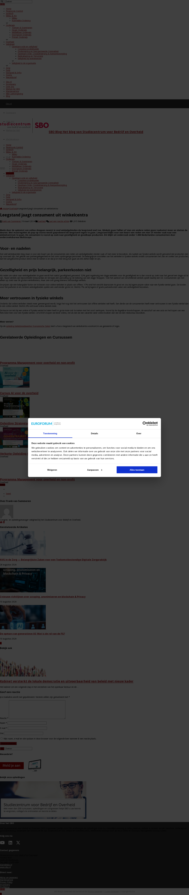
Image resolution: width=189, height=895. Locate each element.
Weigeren (52, 469)
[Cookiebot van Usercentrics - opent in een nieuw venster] (145, 424)
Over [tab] (138, 433)
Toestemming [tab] (50, 433)
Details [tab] (94, 433)
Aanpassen (93, 469)
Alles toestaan (137, 469)
